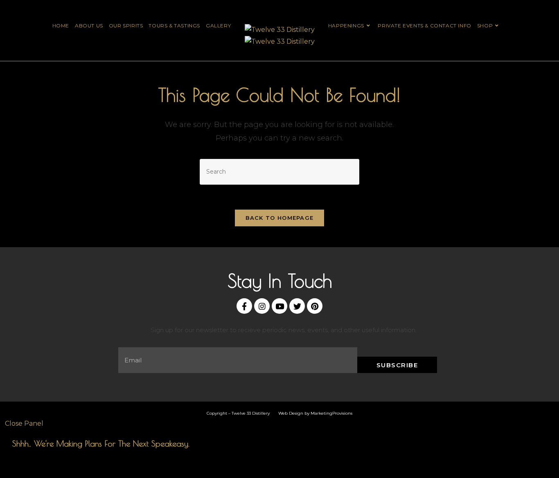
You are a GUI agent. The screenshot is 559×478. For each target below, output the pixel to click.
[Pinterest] (314, 306)
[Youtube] (279, 306)
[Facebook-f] (244, 306)
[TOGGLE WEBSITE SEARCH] (508, 25)
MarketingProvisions (331, 413)
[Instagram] (262, 306)
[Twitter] (297, 306)
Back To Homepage (280, 217)
